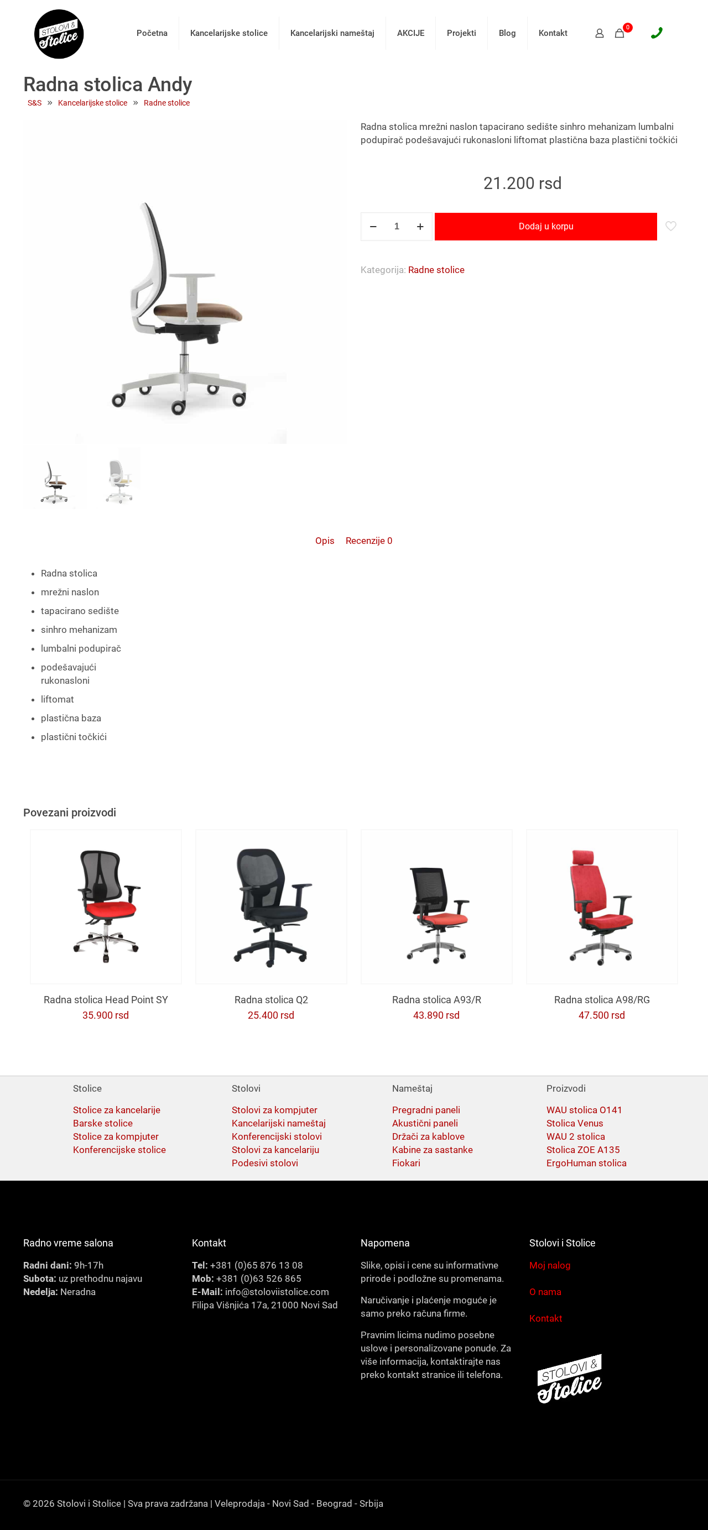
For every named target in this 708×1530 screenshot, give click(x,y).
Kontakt (546, 1318)
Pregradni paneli (426, 1109)
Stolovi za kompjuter (274, 1109)
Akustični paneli (425, 1123)
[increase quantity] (420, 226)
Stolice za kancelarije (116, 1109)
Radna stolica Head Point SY (106, 999)
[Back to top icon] (655, 1507)
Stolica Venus (574, 1123)
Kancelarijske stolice (92, 102)
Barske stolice (103, 1123)
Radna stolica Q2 (271, 999)
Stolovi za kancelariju (275, 1149)
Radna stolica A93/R (436, 999)
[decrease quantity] (373, 226)
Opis (325, 540)
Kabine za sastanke (432, 1149)
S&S (34, 102)
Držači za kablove (428, 1136)
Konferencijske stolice (119, 1149)
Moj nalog (550, 1265)
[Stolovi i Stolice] (59, 33)
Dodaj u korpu (546, 226)
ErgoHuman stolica (586, 1163)
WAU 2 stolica (575, 1136)
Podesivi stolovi (265, 1163)
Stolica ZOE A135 (583, 1149)
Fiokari (406, 1163)
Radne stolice (167, 102)
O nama (545, 1291)
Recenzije (369, 540)
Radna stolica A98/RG (602, 999)
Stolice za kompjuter (116, 1136)
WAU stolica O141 (584, 1109)
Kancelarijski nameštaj (279, 1123)
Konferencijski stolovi (277, 1136)
